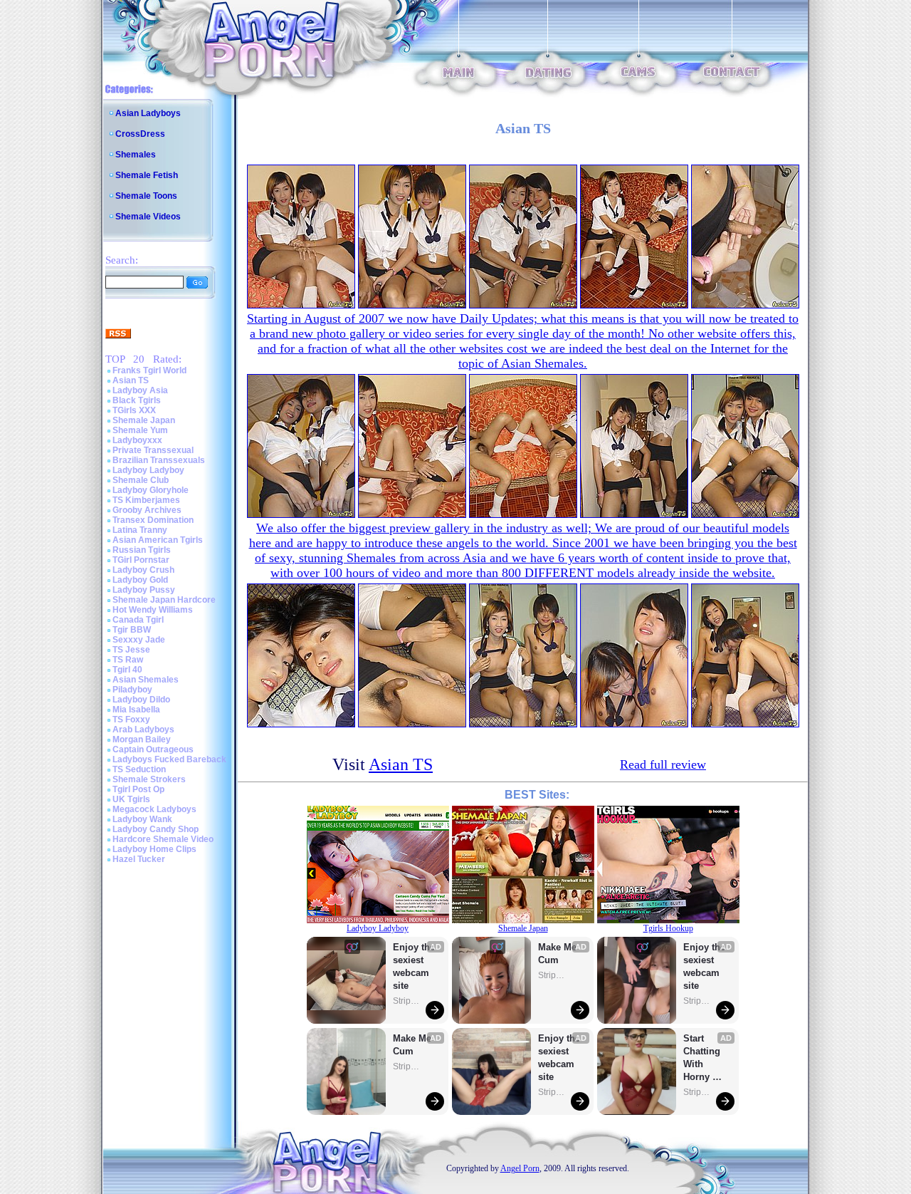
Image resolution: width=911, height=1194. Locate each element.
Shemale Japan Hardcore (164, 600)
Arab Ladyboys (143, 729)
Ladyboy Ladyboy (148, 470)
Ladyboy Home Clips (154, 849)
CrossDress (140, 134)
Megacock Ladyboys (154, 809)
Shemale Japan (143, 420)
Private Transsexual (153, 450)
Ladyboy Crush (143, 570)
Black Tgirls (136, 400)
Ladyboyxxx (137, 440)
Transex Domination (153, 520)
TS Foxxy (131, 720)
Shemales (135, 155)
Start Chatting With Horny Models (703, 1058)
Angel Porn (519, 1168)
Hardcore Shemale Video (163, 839)
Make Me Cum (413, 1045)
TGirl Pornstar (140, 560)
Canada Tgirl (138, 620)
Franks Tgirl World (149, 370)
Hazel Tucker (138, 859)
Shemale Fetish (146, 175)
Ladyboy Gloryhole (150, 490)
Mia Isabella (136, 710)
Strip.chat (407, 1001)
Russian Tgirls (141, 550)
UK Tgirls (131, 799)
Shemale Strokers (149, 779)
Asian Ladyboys (148, 113)
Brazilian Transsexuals (158, 460)
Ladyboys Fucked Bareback (169, 759)
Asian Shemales (145, 680)
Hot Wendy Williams (152, 610)
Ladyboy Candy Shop (155, 829)
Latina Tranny (139, 530)
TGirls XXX (134, 410)
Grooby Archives (146, 510)
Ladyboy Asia (140, 390)
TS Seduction (139, 769)
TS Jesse (131, 650)
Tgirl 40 (127, 670)
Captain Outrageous (153, 749)
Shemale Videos (148, 217)
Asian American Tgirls (157, 540)
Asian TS (130, 380)
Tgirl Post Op (138, 789)
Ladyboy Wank (142, 819)
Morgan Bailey (141, 739)
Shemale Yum (140, 430)
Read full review (663, 764)
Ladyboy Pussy (143, 590)
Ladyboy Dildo (141, 700)
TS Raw (127, 660)
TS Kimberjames (146, 500)
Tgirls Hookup (668, 928)
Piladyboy (132, 690)
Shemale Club (140, 480)
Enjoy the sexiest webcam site (414, 966)
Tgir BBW (131, 630)
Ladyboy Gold (140, 580)
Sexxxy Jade (138, 640)
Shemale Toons (146, 196)
